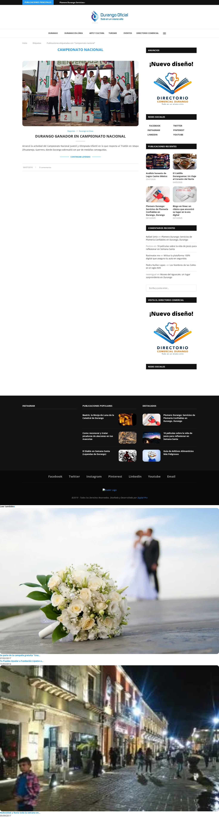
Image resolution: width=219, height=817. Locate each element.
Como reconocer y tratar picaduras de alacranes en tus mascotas (98, 436)
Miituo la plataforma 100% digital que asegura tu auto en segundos (168, 257)
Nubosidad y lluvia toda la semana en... (20, 812)
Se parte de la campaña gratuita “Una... (20, 655)
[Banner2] (171, 83)
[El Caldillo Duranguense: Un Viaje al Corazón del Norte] (185, 162)
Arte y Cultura (96, 33)
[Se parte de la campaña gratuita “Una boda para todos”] (109, 581)
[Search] (171, 33)
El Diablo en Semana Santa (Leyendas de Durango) (96, 453)
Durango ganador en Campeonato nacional (80, 136)
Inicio (24, 43)
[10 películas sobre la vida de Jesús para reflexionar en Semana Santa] (151, 438)
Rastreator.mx (153, 255)
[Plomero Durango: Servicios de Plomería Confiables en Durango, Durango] (158, 194)
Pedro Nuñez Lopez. (156, 265)
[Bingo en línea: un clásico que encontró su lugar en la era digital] (185, 194)
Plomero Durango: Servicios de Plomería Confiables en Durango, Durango (157, 210)
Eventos (128, 33)
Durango (53, 33)
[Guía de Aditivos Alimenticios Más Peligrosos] (151, 456)
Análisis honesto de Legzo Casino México (156, 175)
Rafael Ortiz (152, 236)
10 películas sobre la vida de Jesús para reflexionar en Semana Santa (171, 247)
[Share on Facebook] (129, 167)
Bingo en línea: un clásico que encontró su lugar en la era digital (183, 210)
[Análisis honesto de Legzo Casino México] (158, 162)
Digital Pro (142, 497)
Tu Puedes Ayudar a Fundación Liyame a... (21, 661)
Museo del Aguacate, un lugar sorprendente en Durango (168, 276)
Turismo (113, 33)
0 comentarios (45, 167)
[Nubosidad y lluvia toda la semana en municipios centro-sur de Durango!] (109, 738)
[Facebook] (184, 2)
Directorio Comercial (147, 33)
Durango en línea (74, 33)
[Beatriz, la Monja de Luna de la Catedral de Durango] (127, 420)
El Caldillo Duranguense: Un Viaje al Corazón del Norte (184, 176)
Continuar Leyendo (80, 157)
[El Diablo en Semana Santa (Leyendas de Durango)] (127, 456)
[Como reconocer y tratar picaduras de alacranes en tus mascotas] (127, 438)
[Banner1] (171, 332)
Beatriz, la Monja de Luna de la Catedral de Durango (98, 416)
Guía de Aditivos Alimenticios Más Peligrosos (178, 453)
